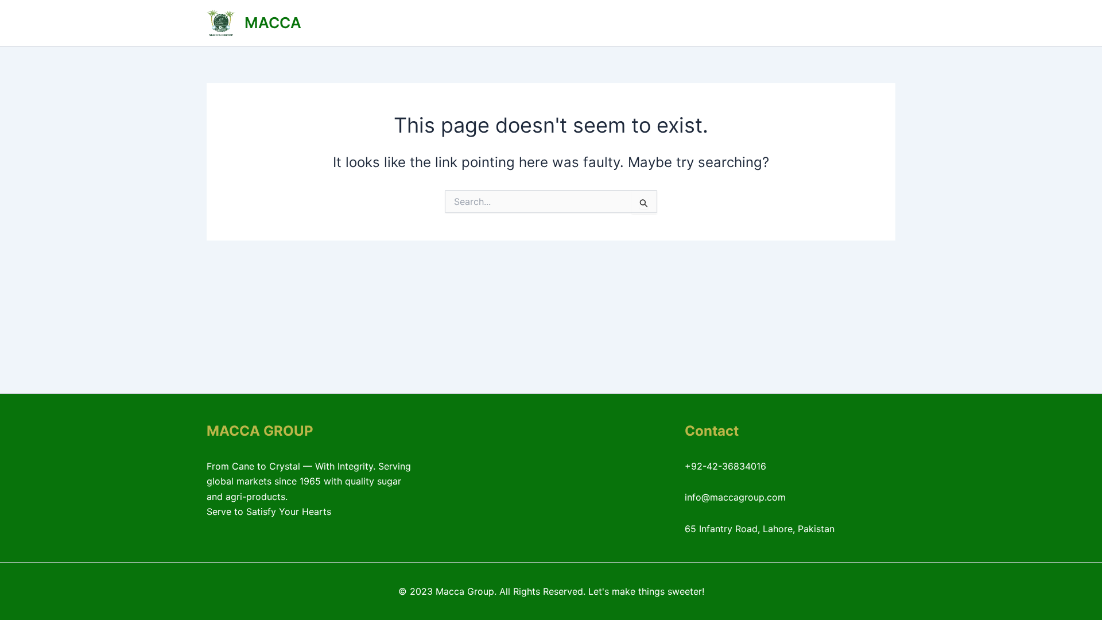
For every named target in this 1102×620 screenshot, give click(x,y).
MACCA (273, 23)
